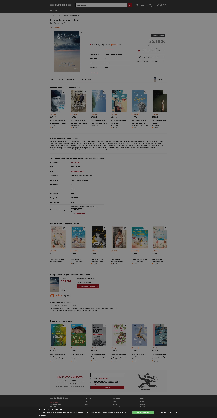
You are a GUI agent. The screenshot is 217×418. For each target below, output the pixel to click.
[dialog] (108, 412)
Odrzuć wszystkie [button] (166, 412)
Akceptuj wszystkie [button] (143, 412)
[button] (84, 416)
